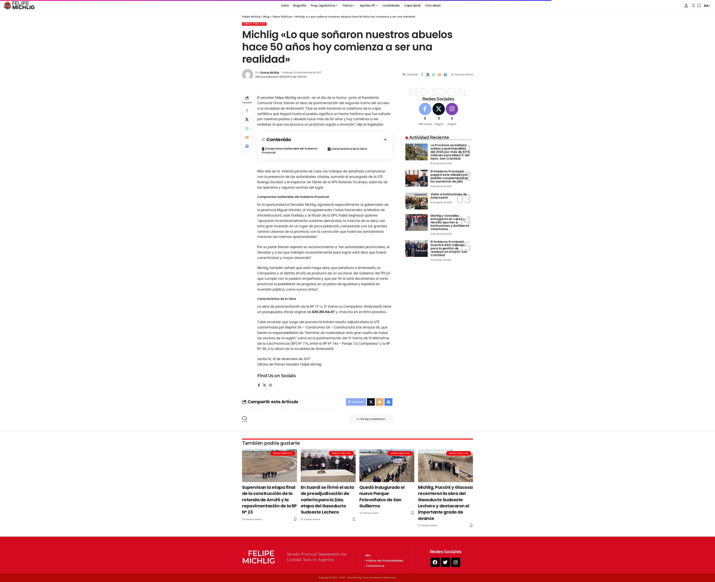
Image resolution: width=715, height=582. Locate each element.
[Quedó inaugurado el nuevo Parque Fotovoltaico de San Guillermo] (386, 465)
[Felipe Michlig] (19, 5)
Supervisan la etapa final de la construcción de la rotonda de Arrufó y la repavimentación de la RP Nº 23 (269, 499)
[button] (686, 5)
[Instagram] (270, 385)
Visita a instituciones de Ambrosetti (448, 196)
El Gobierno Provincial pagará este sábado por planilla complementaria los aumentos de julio (449, 176)
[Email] (439, 75)
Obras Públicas (254, 23)
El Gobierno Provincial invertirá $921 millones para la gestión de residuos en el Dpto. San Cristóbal (448, 248)
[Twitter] (445, 562)
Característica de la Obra (349, 149)
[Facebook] (258, 385)
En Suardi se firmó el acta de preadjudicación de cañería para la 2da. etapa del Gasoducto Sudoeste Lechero (327, 499)
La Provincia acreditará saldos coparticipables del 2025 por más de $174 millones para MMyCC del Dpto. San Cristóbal (450, 152)
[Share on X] (427, 75)
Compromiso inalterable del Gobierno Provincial (289, 150)
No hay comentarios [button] (372, 419)
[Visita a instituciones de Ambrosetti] (416, 201)
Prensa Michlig (269, 72)
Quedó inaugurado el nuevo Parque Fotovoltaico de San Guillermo (382, 496)
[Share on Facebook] (422, 75)
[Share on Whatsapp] (433, 75)
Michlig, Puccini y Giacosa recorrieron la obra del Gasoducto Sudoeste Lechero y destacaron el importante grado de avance (445, 502)
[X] (264, 385)
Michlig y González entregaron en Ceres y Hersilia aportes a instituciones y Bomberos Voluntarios (449, 222)
